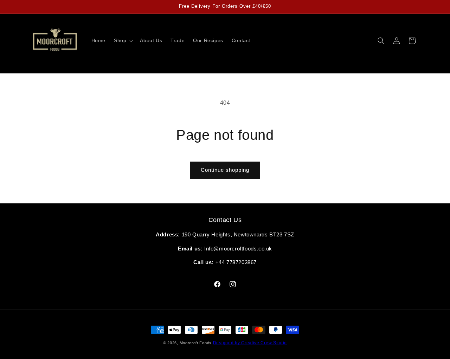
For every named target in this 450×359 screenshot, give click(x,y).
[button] (123, 40)
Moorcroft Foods (196, 343)
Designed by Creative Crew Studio (250, 342)
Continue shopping (225, 170)
